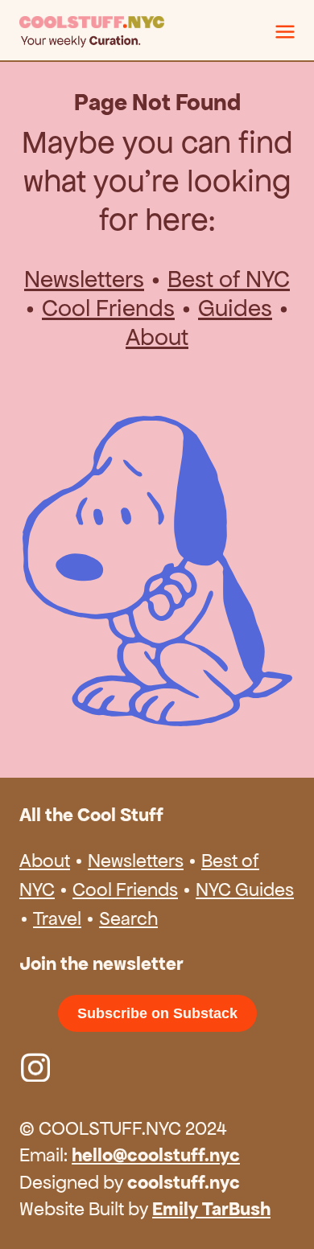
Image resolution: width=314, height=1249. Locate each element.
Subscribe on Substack (157, 1013)
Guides (235, 308)
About (157, 337)
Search (128, 918)
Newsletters (84, 279)
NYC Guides (245, 889)
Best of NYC (228, 279)
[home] (147, 31)
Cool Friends (108, 308)
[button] (285, 31)
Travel (57, 918)
